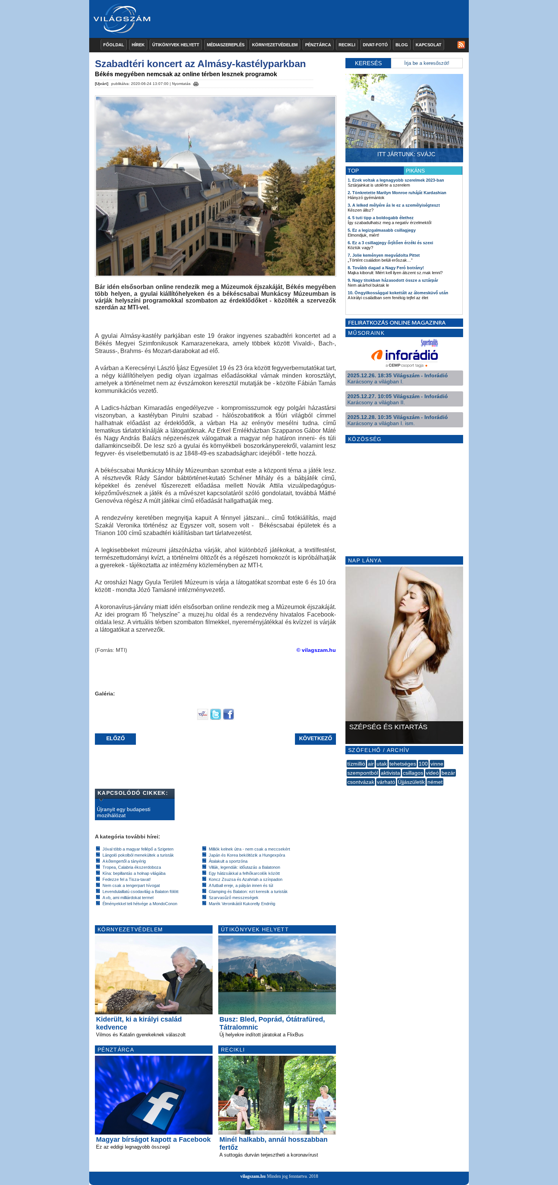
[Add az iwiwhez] (202, 718)
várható (386, 782)
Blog (402, 44)
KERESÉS (368, 63)
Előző (115, 738)
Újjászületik (411, 782)
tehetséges (402, 764)
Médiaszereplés (225, 44)
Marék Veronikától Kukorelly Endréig (242, 903)
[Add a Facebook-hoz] (228, 718)
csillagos (413, 773)
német (435, 782)
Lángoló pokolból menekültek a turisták (138, 855)
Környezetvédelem (275, 44)
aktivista (390, 773)
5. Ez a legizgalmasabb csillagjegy (382, 230)
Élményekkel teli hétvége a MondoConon (139, 903)
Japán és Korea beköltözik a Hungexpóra (247, 855)
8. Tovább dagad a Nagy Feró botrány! (386, 267)
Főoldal (113, 44)
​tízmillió (356, 764)
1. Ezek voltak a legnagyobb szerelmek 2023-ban (396, 180)
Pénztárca (318, 44)
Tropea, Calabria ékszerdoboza (131, 867)
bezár (448, 773)
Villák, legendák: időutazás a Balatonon (244, 867)
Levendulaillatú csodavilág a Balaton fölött (140, 891)
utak (382, 764)
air (371, 764)
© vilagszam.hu (316, 650)
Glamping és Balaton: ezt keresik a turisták (248, 891)
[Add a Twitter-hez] (215, 718)
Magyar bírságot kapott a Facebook (153, 1139)
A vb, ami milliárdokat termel (127, 897)
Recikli (347, 44)
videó (432, 773)
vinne (436, 764)
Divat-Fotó (375, 44)
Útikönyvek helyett (175, 44)
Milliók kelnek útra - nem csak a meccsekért (249, 849)
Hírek (138, 44)
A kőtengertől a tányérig (124, 861)
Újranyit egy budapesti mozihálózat (123, 812)
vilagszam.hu (253, 1176)
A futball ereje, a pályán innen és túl (241, 885)
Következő (315, 738)
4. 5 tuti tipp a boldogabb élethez (381, 217)
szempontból (362, 773)
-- (347, 790)
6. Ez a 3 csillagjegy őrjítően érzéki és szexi (390, 242)
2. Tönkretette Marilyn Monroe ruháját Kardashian (397, 192)
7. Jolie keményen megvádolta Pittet (384, 255)
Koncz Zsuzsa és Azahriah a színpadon (245, 879)
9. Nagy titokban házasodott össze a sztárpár (393, 280)
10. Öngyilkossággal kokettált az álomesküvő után (398, 292)
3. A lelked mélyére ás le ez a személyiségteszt (394, 205)
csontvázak (360, 782)
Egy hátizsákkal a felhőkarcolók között (244, 873)
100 (423, 764)
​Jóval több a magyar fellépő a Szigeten (137, 849)
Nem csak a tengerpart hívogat (131, 885)
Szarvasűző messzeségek (234, 897)
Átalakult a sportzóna (228, 861)
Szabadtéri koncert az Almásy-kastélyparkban (200, 63)
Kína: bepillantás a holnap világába (134, 873)
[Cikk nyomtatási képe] (195, 83)
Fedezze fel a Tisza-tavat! (126, 879)
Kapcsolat (428, 44)
